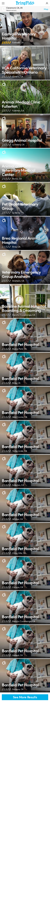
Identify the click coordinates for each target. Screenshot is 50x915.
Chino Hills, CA (19, 553)
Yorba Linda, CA (19, 451)
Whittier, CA (17, 519)
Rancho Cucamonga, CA (23, 315)
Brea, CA (16, 247)
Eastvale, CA (18, 42)
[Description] (4, 16)
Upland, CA (17, 655)
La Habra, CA (18, 144)
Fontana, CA (17, 689)
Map (46, 9)
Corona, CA (17, 587)
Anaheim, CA (18, 281)
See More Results (25, 697)
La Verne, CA (18, 213)
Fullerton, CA (18, 110)
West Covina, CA (19, 417)
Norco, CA (17, 178)
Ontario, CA (17, 76)
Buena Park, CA (19, 349)
